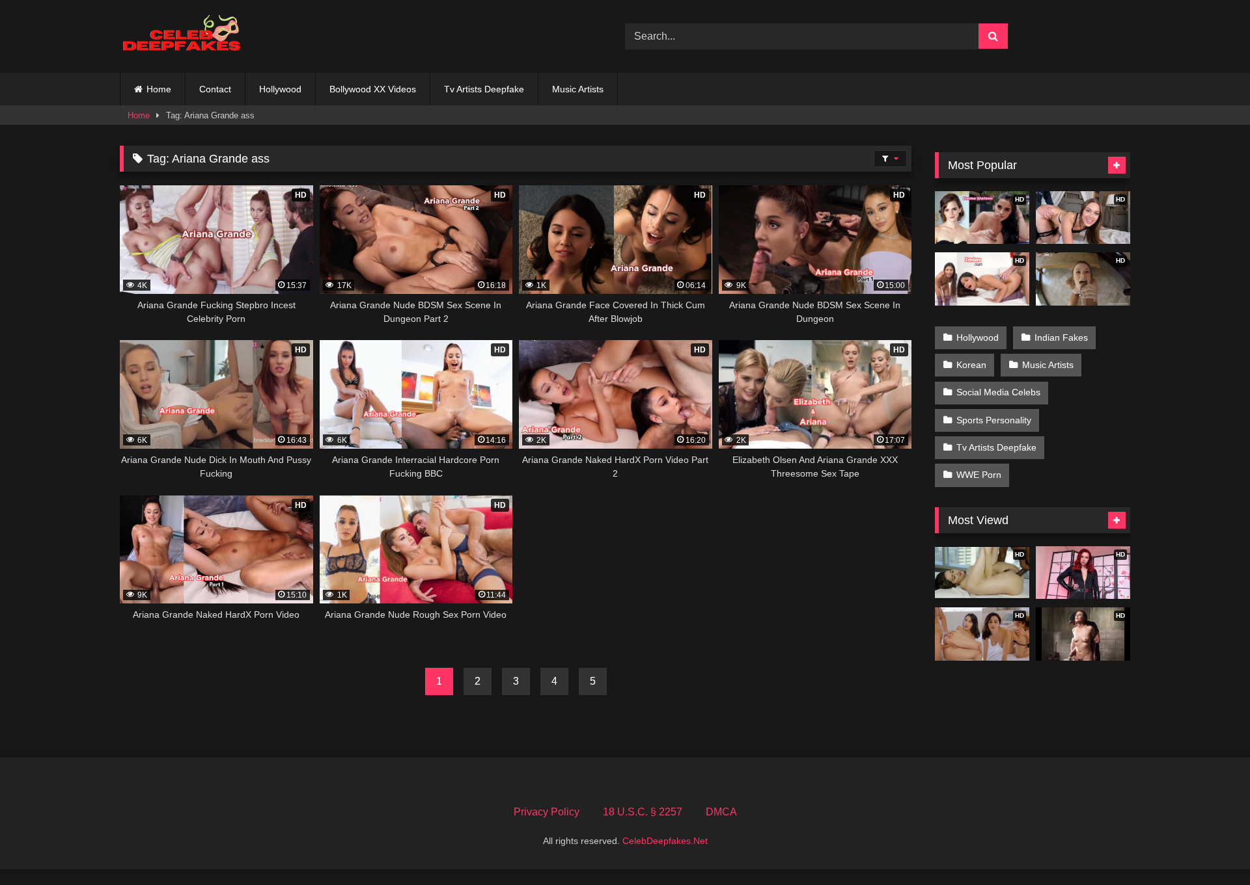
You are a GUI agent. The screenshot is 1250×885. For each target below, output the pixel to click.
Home (158, 89)
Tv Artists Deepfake (484, 89)
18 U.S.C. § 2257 (642, 811)
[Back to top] (1209, 846)
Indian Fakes (1061, 337)
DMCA (721, 811)
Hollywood (280, 89)
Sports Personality (993, 420)
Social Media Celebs (998, 392)
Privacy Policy (546, 811)
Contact (215, 89)
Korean (971, 365)
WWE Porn (978, 474)
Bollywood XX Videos (372, 89)
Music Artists (578, 89)
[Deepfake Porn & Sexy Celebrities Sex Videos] (188, 37)
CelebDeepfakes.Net (665, 841)
